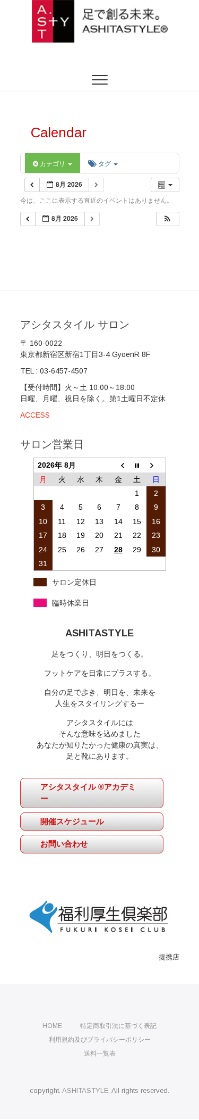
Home (52, 1026)
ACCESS (35, 415)
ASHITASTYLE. (86, 1090)
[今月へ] (137, 465)
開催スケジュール (72, 821)
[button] (167, 219)
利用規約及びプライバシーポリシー (100, 1039)
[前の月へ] (118, 465)
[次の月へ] (155, 465)
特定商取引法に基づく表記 (118, 1026)
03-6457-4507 (64, 371)
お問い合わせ (64, 843)
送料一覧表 (100, 1053)
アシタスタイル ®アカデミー (88, 792)
